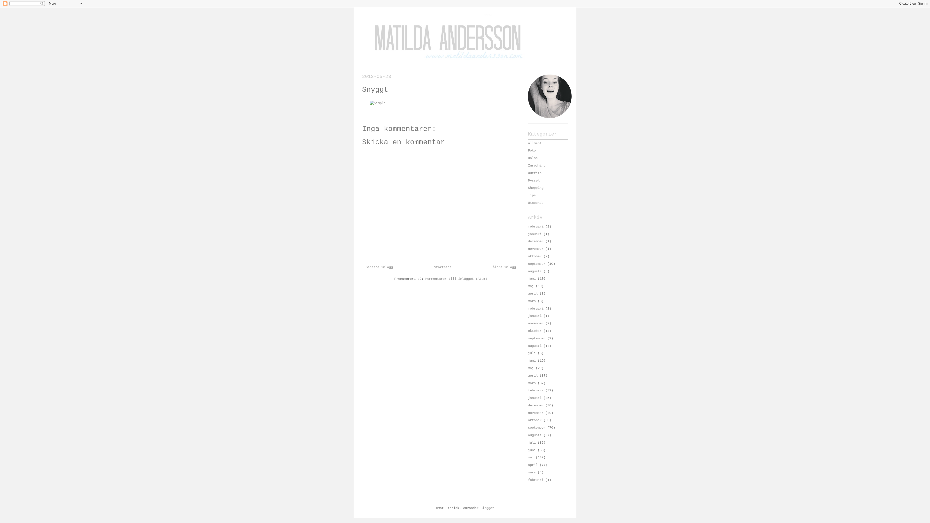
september (536, 264)
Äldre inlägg (504, 267)
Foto (532, 150)
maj (531, 286)
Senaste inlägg (379, 267)
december (535, 241)
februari (535, 226)
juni (532, 278)
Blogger (487, 508)
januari (535, 234)
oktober (535, 256)
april (533, 294)
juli (532, 353)
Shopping (535, 188)
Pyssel (534, 180)
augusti (535, 271)
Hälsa (533, 158)
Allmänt (535, 143)
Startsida (442, 267)
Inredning (536, 165)
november (535, 249)
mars (532, 301)
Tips (532, 195)
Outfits (535, 173)
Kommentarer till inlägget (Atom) (456, 279)
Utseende (535, 203)
